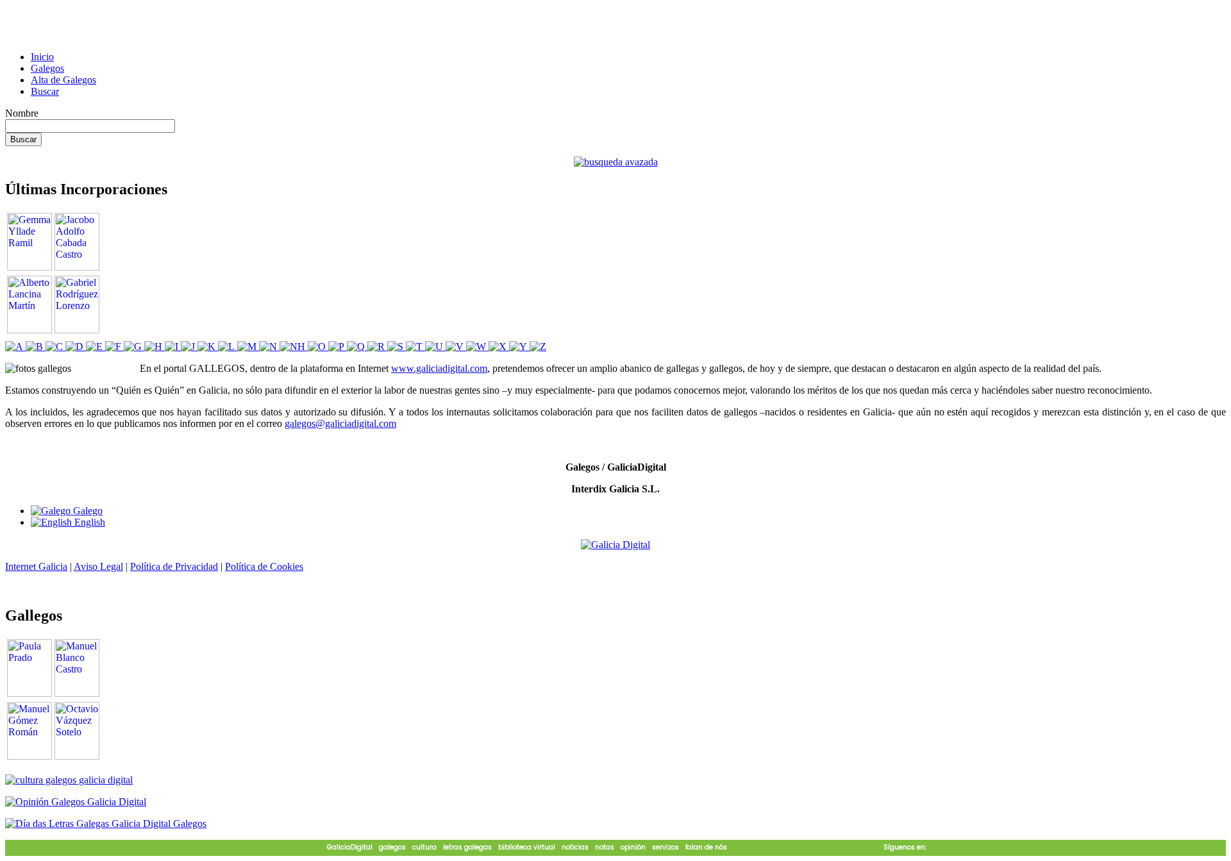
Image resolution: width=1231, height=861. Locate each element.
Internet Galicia (36, 566)
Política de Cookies (264, 566)
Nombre (21, 113)
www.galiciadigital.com (439, 368)
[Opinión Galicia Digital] (75, 801)
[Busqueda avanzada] (616, 161)
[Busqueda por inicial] (15, 346)
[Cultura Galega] (69, 779)
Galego (87, 510)
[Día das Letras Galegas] (105, 823)
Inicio (42, 56)
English (88, 522)
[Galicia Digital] (615, 544)
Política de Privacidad (174, 566)
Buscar (45, 91)
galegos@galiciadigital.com (340, 423)
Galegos (47, 68)
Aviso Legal (98, 566)
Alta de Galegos (63, 79)
